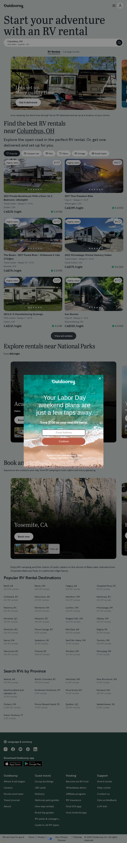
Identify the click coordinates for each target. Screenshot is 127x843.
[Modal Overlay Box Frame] (63, 421)
